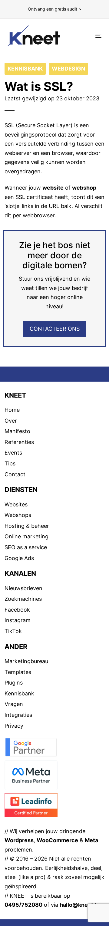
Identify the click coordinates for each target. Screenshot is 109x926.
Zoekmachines (23, 599)
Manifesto (17, 431)
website (53, 187)
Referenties (19, 442)
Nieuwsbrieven (23, 588)
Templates (18, 672)
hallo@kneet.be (80, 905)
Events (13, 452)
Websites (16, 504)
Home (12, 410)
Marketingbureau (26, 661)
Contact (15, 474)
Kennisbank (19, 693)
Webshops (18, 515)
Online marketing (26, 536)
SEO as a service (26, 547)
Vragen (14, 704)
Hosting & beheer (27, 526)
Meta (91, 840)
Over (11, 420)
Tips (10, 463)
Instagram (18, 620)
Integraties (18, 715)
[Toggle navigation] (85, 35)
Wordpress (19, 840)
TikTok (13, 631)
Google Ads (19, 558)
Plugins (14, 682)
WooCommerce (57, 840)
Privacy (14, 726)
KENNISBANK (25, 68)
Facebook (17, 609)
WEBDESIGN (68, 68)
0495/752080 (23, 905)
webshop (84, 187)
